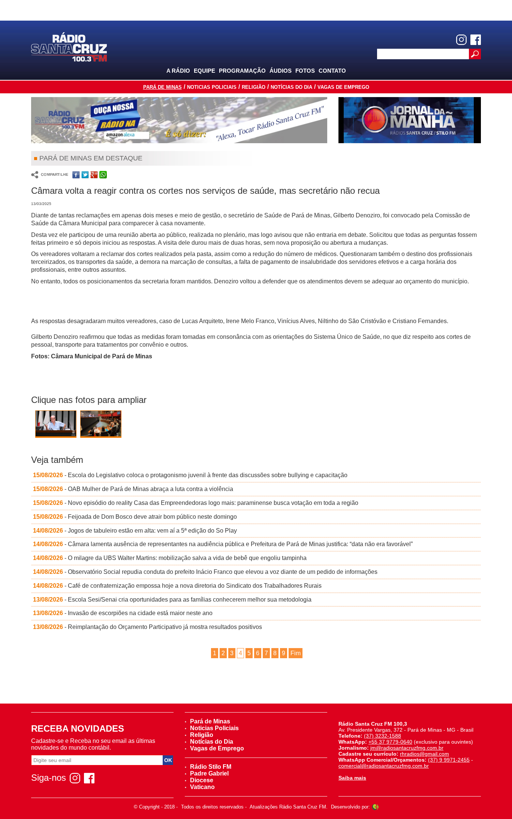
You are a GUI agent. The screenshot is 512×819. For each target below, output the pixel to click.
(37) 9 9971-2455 (449, 760)
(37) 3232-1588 (382, 736)
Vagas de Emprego (343, 87)
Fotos (305, 70)
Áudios (280, 70)
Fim (295, 653)
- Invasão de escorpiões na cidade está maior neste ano (123, 613)
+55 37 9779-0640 (390, 742)
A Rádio (178, 70)
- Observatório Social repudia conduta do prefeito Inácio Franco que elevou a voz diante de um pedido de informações (205, 572)
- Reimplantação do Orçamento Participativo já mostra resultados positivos (147, 627)
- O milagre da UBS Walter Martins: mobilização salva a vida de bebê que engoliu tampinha (170, 558)
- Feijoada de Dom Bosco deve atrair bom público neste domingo (135, 517)
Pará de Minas (162, 87)
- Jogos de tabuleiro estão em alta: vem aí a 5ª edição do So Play (135, 530)
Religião (253, 87)
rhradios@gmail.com (424, 754)
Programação (242, 70)
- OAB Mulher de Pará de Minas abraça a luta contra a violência (133, 489)
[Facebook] (475, 39)
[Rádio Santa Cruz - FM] (69, 46)
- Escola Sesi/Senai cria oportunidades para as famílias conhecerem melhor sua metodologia (172, 599)
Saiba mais (352, 778)
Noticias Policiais (212, 87)
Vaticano (202, 787)
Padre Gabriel (209, 773)
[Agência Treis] (375, 807)
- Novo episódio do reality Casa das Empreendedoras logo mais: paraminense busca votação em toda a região (195, 503)
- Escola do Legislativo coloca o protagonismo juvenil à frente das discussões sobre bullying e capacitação (190, 475)
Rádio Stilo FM (210, 767)
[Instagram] (461, 39)
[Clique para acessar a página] (179, 120)
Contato (332, 70)
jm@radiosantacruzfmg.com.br (406, 748)
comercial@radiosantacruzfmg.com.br (383, 766)
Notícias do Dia (291, 87)
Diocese (201, 780)
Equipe (204, 70)
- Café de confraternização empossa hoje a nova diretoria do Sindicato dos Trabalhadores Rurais (177, 585)
